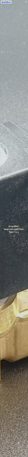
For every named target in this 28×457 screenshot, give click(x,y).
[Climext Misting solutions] (6, 2)
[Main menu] (26, 2)
